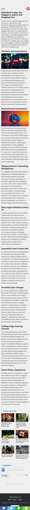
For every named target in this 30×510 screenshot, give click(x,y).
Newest (26, 474)
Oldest (21, 474)
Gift (3, 8)
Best (18, 474)
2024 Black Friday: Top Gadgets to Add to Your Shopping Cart (12, 14)
